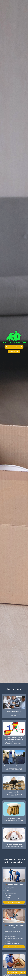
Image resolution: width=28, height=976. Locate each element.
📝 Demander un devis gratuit (16, 972)
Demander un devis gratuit (14, 347)
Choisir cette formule (14, 902)
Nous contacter (14, 351)
